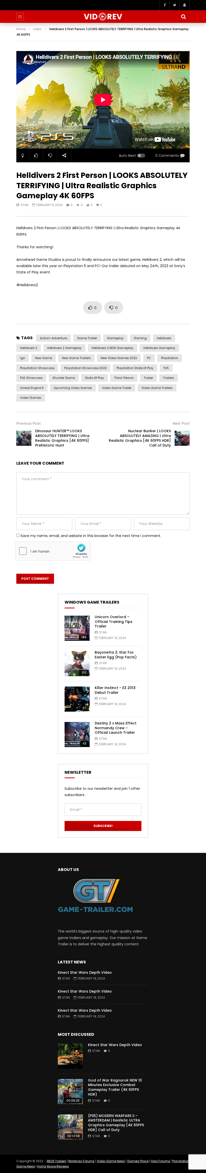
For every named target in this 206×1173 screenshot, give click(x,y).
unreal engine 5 (32, 388)
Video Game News (111, 1161)
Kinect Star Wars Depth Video (85, 972)
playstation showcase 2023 (85, 368)
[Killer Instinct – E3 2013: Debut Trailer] (77, 699)
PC (149, 358)
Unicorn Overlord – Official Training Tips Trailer (113, 621)
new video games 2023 (119, 358)
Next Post (181, 423)
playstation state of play (135, 368)
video (37, 29)
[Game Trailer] (103, 16)
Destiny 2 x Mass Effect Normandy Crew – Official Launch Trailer (115, 728)
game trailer (87, 338)
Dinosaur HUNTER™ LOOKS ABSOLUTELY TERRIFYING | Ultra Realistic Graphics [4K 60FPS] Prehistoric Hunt (62, 438)
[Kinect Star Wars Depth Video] (70, 1056)
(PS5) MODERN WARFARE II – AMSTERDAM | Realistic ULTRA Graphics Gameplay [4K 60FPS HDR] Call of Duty (116, 1123)
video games (30, 398)
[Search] (183, 16)
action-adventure (53, 338)
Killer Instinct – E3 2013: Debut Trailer (115, 690)
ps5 (166, 368)
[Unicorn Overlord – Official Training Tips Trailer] (77, 628)
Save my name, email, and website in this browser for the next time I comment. (91, 535)
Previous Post (28, 423)
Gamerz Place (137, 1161)
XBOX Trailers (56, 1161)
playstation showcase (37, 368)
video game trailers (157, 388)
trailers (168, 378)
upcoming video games (73, 388)
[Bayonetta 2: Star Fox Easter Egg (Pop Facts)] (77, 663)
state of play (94, 378)
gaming (140, 338)
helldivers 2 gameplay (64, 348)
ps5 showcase (31, 378)
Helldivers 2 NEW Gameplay (112, 348)
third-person (124, 378)
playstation (169, 358)
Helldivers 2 (28, 348)
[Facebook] (165, 5)
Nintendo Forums (81, 1161)
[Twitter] (175, 5)
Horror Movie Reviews (53, 1166)
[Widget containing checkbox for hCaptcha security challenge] (53, 551)
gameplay (115, 338)
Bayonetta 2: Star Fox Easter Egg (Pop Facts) (116, 655)
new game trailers (76, 358)
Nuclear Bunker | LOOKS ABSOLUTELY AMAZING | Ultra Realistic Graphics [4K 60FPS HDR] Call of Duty (140, 438)
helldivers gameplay (159, 348)
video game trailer (116, 388)
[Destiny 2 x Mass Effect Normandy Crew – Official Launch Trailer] (77, 734)
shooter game (64, 378)
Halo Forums (160, 1161)
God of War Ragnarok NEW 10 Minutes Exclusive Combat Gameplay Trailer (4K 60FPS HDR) (115, 1087)
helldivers (164, 338)
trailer (148, 378)
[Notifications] (185, 5)
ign (22, 358)
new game (43, 358)
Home (21, 29)
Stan (24, 205)
